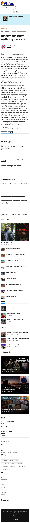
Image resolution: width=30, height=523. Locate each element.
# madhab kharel (14, 460)
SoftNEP (17, 519)
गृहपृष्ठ (2, 31)
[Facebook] (14, 12)
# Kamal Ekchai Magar (17, 463)
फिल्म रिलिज (3, 492)
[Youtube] (17, 12)
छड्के (2, 489)
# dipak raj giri (5, 466)
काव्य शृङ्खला (7, 31)
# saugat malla (22, 466)
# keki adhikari (5, 469)
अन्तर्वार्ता (3, 482)
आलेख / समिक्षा (4, 479)
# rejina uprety (13, 466)
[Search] (25, 2)
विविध (2, 484)
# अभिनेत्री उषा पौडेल (6, 463)
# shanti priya (5, 460)
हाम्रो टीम (3, 494)
